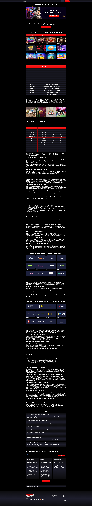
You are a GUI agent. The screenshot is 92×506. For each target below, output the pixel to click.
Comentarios (61, 455)
